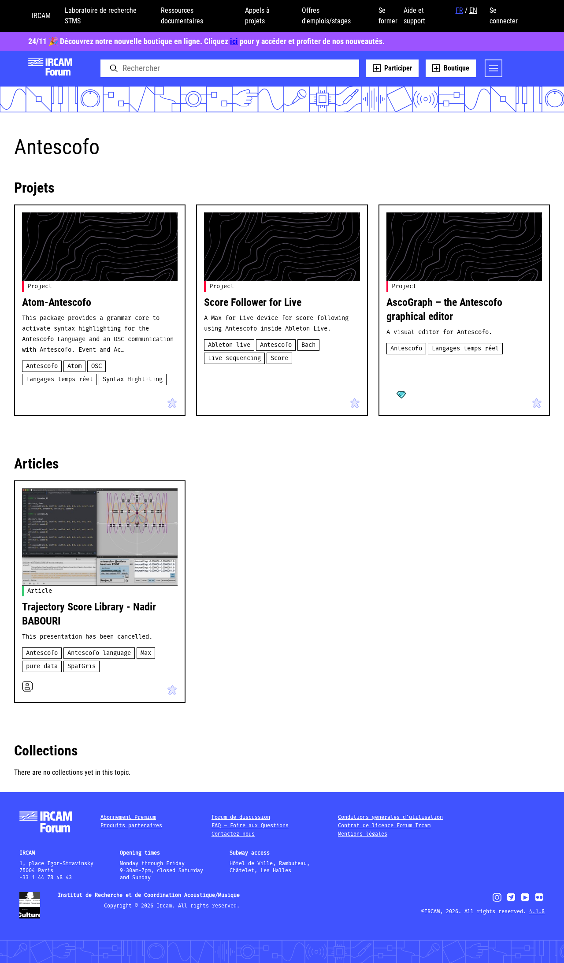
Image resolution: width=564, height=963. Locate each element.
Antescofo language (99, 653)
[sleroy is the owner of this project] (393, 401)
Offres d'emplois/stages (326, 15)
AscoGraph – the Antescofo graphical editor (444, 309)
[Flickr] (539, 901)
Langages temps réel (59, 379)
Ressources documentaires (182, 15)
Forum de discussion (241, 817)
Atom (74, 366)
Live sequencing (234, 358)
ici (234, 41)
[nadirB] (40, 401)
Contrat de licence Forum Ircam (384, 826)
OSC (96, 366)
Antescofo (42, 366)
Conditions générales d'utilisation (390, 817)
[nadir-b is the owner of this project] (29, 401)
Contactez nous (233, 834)
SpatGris (81, 666)
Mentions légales (362, 834)
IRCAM (41, 15)
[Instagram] (497, 900)
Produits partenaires (131, 826)
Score (279, 358)
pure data (42, 666)
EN (473, 10)
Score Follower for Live (252, 302)
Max (146, 653)
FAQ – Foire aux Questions (250, 826)
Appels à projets (257, 15)
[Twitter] (511, 901)
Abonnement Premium (128, 817)
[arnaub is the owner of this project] (211, 401)
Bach (308, 345)
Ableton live (229, 345)
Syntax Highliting (133, 379)
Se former (387, 15)
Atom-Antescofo (56, 302)
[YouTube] (525, 901)
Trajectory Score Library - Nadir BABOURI (89, 614)
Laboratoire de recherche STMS (101, 15)
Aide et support (414, 15)
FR (459, 10)
